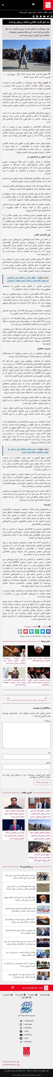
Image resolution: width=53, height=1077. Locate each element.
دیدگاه (47, 721)
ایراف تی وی (32, 12)
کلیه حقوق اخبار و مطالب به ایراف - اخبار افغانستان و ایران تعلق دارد (26, 1070)
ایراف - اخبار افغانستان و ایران (32, 988)
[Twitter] (47, 16)
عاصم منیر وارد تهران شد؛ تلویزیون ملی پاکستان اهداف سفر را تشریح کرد (22, 975)
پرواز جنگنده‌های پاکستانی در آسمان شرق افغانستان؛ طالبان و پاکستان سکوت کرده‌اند (20, 887)
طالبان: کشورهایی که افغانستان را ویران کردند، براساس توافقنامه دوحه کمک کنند (14, 682)
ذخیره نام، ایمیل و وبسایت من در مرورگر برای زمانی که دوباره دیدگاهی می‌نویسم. (26, 776)
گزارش (50, 12)
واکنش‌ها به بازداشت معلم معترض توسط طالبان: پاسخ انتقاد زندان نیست (14, 813)
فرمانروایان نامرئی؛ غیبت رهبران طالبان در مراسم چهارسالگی (39, 659)
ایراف (40, 82)
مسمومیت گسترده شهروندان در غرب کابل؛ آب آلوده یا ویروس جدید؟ (19, 964)
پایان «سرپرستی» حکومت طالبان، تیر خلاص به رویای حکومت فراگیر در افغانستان (39, 682)
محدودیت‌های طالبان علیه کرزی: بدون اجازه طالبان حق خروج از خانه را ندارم (20, 876)
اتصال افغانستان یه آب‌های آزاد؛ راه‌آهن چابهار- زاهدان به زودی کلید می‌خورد (19, 898)
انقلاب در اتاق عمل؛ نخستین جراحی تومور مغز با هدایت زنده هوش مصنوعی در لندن (40, 813)
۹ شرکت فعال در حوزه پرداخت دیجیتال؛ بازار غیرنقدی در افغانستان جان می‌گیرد (20, 920)
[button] (33, 4)
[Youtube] (44, 16)
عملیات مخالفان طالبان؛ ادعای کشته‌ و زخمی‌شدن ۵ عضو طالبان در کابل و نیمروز (40, 835)
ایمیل (48, 763)
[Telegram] (40, 16)
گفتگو (45, 12)
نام (49, 753)
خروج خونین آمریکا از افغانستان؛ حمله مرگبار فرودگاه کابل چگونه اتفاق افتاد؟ (39, 857)
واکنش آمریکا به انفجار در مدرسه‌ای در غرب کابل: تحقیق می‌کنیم (20, 953)
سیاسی (45, 626)
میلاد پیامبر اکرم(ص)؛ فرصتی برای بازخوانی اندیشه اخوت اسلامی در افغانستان (20, 909)
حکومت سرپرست (31, 626)
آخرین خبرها (23, 12)
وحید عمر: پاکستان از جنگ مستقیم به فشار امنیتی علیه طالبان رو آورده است (14, 835)
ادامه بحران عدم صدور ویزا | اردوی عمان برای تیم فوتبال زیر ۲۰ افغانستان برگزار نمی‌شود (19, 942)
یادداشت (40, 12)
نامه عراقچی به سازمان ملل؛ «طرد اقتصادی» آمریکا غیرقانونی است (20, 931)
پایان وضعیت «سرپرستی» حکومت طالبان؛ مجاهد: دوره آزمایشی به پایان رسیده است (14, 660)
